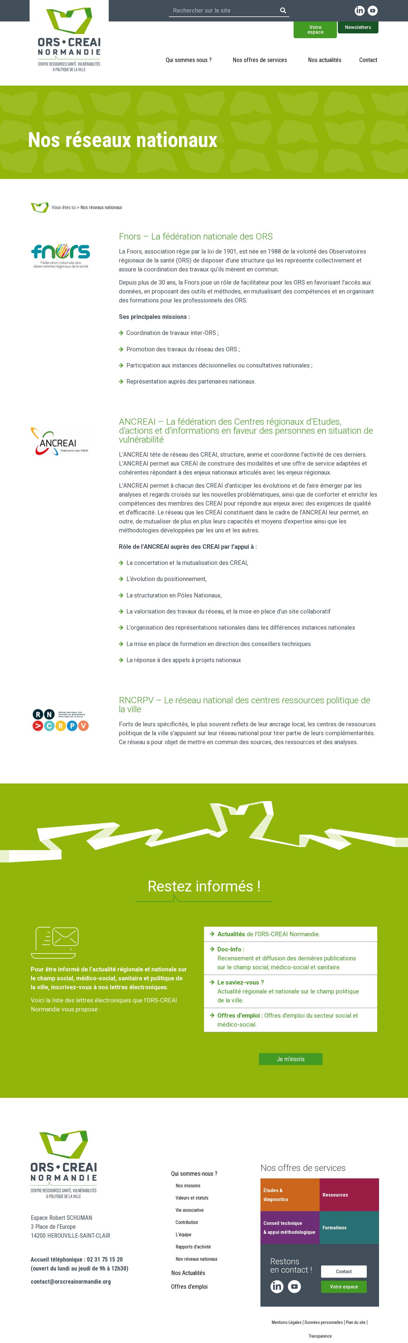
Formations (334, 1228)
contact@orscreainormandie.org (71, 1281)
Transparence (320, 1336)
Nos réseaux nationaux (196, 1259)
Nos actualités (324, 60)
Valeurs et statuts (192, 1198)
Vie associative (190, 1210)
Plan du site (356, 1322)
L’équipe (183, 1234)
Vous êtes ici (64, 207)
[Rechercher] (283, 10)
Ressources (335, 1195)
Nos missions (188, 1186)
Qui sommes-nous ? (194, 1173)
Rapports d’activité (193, 1247)
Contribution (187, 1222)
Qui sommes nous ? (189, 60)
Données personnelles (324, 1322)
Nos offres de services (260, 60)
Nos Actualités (188, 1272)
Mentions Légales (287, 1322)
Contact (368, 60)
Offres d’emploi (189, 1286)
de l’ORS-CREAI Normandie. (268, 934)
